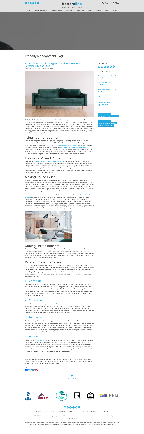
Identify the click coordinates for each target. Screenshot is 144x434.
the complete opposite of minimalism (46, 304)
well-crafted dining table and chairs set (73, 147)
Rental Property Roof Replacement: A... (104, 104)
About (90, 10)
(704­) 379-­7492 (112, 3)
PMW (96, 416)
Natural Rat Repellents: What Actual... (107, 90)
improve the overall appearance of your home (49, 161)
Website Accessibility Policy (106, 424)
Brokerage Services (57, 10)
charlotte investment (104, 121)
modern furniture (40, 340)
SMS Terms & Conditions (73, 418)
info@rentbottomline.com (91, 424)
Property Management (41, 10)
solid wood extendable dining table (66, 145)
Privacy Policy (109, 416)
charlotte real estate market (106, 125)
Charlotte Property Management (107, 123)
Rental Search (80, 10)
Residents (69, 10)
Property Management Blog (44, 56)
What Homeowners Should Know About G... (108, 77)
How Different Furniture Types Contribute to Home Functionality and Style (52, 65)
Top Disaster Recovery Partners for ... (108, 97)
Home (28, 10)
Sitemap (101, 416)
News (106, 10)
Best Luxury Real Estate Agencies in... (105, 84)
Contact (114, 10)
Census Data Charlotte (105, 114)
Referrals (98, 10)
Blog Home (72, 378)
